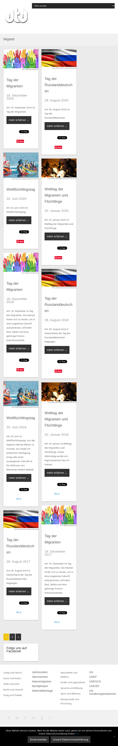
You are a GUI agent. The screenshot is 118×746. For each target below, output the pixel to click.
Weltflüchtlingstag (20, 189)
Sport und (66, 693)
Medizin (65, 676)
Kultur (18, 678)
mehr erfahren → (19, 120)
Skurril (18, 672)
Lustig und (9, 672)
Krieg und (8, 695)
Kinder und (67, 682)
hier (77, 733)
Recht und (9, 689)
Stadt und (8, 683)
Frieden (18, 695)
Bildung (78, 688)
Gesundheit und (69, 672)
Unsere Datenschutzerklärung (70, 739)
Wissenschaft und (70, 699)
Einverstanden (38, 739)
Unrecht (19, 689)
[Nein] (114, 736)
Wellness (76, 693)
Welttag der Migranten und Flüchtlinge (56, 195)
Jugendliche (79, 682)
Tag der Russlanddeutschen (58, 85)
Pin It (18, 498)
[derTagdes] (16, 16)
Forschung (66, 703)
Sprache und (67, 688)
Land (16, 683)
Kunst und (9, 678)
